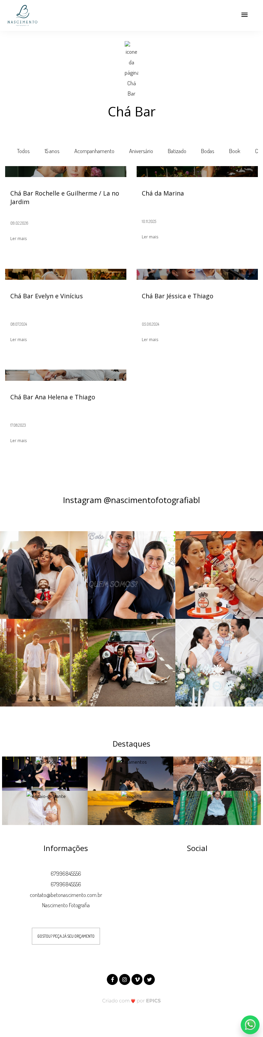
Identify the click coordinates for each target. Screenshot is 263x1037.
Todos (23, 150)
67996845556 (66, 873)
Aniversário (141, 150)
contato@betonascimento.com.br (66, 894)
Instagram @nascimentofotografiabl (131, 500)
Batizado (177, 150)
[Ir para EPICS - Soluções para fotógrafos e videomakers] (131, 1000)
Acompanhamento (94, 150)
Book (234, 150)
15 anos (52, 150)
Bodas (207, 150)
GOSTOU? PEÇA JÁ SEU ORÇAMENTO (66, 936)
